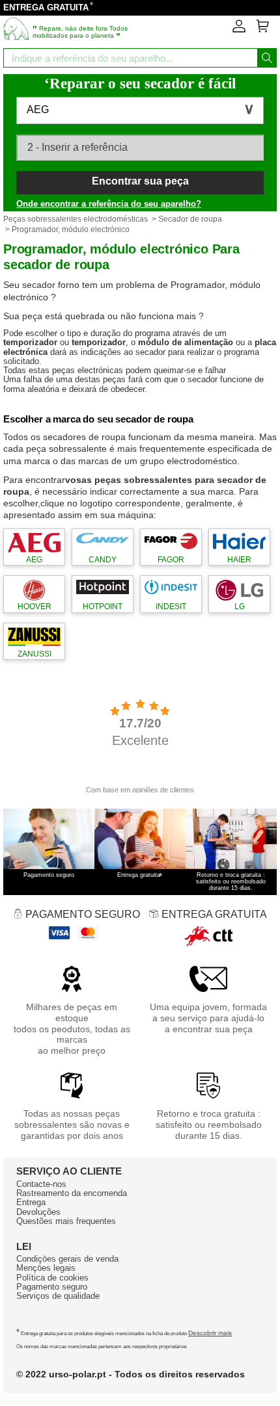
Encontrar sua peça (140, 181)
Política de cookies (52, 1277)
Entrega (31, 1202)
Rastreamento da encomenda (71, 1193)
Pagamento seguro (51, 1287)
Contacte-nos (41, 1184)
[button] (140, 110)
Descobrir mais (210, 1332)
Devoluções (38, 1212)
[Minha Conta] (239, 30)
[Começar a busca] (267, 58)
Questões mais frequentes (66, 1221)
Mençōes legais (46, 1268)
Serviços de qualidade (58, 1296)
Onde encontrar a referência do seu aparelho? (108, 204)
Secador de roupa (190, 219)
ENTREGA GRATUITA (46, 7)
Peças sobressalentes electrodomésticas (75, 219)
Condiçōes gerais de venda (67, 1259)
